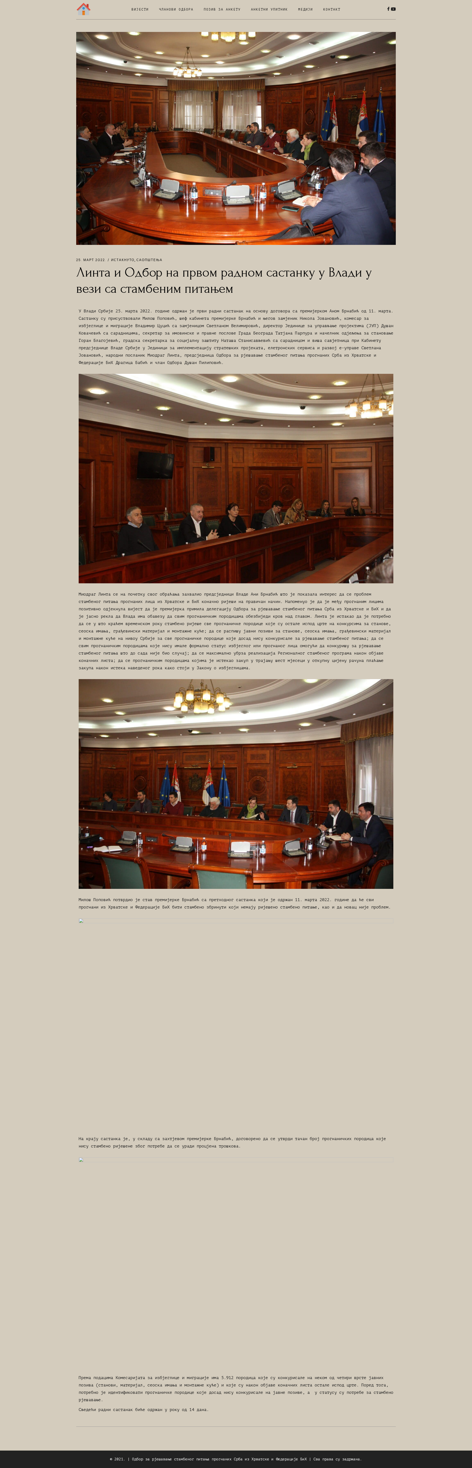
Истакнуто (122, 260)
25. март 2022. (91, 260)
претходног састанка (232, 899)
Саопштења (149, 260)
